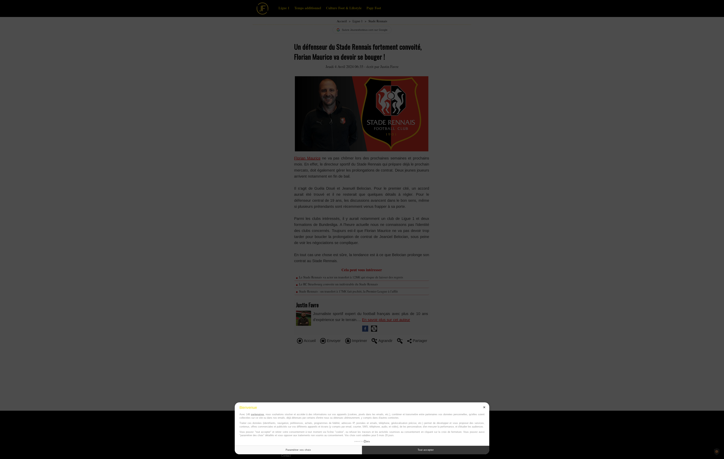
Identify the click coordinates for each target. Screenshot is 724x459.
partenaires (257, 414)
